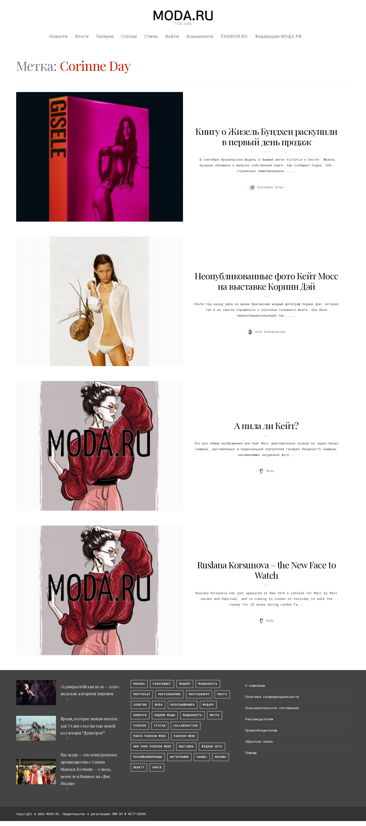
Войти (172, 36)
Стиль (151, 36)
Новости (58, 36)
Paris (157, 767)
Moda (159, 704)
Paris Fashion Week (149, 736)
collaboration (186, 725)
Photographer (169, 694)
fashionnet (162, 683)
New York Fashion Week (152, 746)
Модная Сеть (212, 746)
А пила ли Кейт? (266, 425)
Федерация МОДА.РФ (278, 36)
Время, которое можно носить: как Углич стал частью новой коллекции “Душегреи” (89, 726)
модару (184, 683)
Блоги (82, 36)
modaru (139, 683)
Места (214, 715)
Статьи (129, 36)
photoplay (141, 694)
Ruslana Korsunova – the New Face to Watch (266, 570)
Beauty (138, 767)
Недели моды (165, 715)
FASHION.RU (234, 36)
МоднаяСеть (207, 683)
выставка (186, 746)
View (97, 157)
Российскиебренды (147, 757)
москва (220, 757)
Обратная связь (259, 741)
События (140, 704)
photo (222, 694)
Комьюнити (199, 36)
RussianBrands (183, 704)
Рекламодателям (259, 719)
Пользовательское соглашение (272, 708)
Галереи (105, 36)
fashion (139, 725)
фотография (179, 757)
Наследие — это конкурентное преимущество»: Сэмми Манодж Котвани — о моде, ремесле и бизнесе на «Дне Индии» (89, 769)
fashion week (184, 736)
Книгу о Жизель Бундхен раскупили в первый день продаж (266, 136)
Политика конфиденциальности (272, 696)
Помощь (251, 752)
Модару (208, 704)
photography (199, 694)
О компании (255, 685)
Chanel (202, 757)
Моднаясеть (192, 715)
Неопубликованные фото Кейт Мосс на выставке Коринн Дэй (266, 281)
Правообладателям (261, 730)
